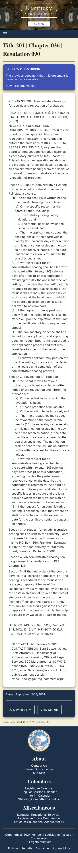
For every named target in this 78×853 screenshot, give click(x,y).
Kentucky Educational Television (39, 814)
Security (27, 848)
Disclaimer (43, 848)
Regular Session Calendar (39, 792)
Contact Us (39, 765)
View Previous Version (21, 85)
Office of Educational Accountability (39, 822)
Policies (13, 848)
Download (20, 709)
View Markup (50, 709)
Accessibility (61, 848)
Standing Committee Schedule (39, 799)
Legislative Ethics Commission (39, 818)
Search (39, 24)
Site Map (39, 773)
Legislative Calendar (39, 788)
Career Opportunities (39, 769)
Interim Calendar (39, 795)
